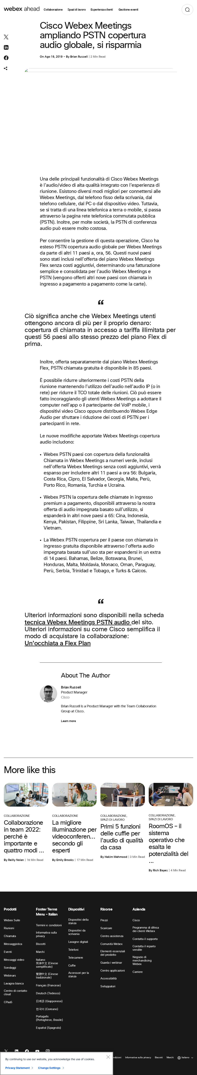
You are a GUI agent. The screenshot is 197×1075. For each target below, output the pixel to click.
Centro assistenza (111, 936)
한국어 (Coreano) (47, 1009)
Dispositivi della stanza (78, 921)
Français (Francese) (48, 985)
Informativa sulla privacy (46, 934)
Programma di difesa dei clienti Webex (146, 929)
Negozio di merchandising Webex (142, 961)
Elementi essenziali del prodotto (112, 953)
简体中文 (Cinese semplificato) (47, 965)
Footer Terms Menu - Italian (46, 912)
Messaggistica (13, 944)
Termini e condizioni (49, 925)
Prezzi (104, 920)
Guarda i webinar (111, 962)
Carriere (138, 972)
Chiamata (10, 936)
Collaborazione (53, 10)
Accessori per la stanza (78, 975)
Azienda (139, 909)
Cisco (136, 920)
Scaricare (106, 928)
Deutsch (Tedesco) (48, 993)
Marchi (40, 952)
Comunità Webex (111, 944)
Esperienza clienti (102, 10)
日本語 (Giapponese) (49, 1001)
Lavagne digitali (78, 942)
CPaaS (8, 1002)
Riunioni (9, 928)
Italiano (40, 959)
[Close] (108, 1057)
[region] (56, 1063)
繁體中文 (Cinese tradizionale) (47, 976)
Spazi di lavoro (77, 10)
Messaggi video (14, 959)
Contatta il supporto (145, 939)
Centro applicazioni (112, 970)
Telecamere (75, 957)
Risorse (106, 909)
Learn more (68, 721)
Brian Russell (79, 57)
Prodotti (10, 909)
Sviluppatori (107, 986)
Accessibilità (108, 978)
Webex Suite (12, 920)
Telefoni (73, 949)
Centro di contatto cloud (15, 992)
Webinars (10, 975)
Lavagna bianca (13, 983)
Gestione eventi (128, 10)
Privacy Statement (17, 1067)
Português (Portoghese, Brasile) (49, 1018)
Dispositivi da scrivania (76, 932)
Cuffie (72, 965)
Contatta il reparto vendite (144, 948)
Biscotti (40, 944)
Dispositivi (76, 909)
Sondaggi (10, 967)
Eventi (8, 952)
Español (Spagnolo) (48, 1027)
